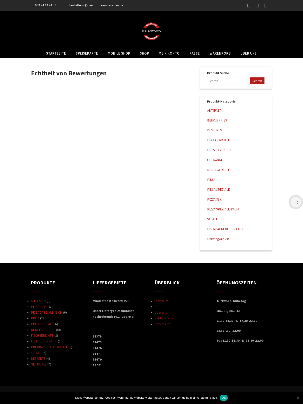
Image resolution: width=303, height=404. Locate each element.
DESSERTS (214, 130)
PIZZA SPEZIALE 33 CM (223, 209)
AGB (158, 307)
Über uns (249, 53)
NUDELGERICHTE (219, 170)
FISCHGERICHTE (218, 140)
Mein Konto (169, 53)
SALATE (212, 219)
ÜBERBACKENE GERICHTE (225, 229)
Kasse (194, 53)
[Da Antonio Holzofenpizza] (151, 45)
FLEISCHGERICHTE (220, 150)
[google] (265, 5)
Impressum (162, 324)
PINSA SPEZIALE (218, 189)
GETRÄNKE (215, 160)
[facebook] (248, 5)
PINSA (211, 179)
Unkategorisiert (218, 239)
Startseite (56, 53)
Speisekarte (87, 53)
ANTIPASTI (214, 110)
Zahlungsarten (165, 318)
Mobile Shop (119, 53)
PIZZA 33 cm (215, 199)
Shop (144, 53)
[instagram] (257, 5)
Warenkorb (220, 53)
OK (224, 397)
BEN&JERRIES (217, 120)
